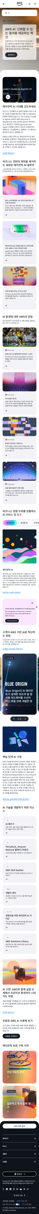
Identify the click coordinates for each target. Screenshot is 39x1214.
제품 (4, 21)
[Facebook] (7, 1189)
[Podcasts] (24, 1189)
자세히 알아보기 (8, 153)
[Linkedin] (10, 1189)
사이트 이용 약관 (21, 1201)
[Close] (32, 603)
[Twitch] (17, 1189)
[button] (7, 13)
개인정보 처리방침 (8, 1201)
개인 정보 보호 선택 (9, 1204)
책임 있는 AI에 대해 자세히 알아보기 (16, 799)
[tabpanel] (19, 561)
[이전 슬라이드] (12, 718)
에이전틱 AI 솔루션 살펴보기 (12, 592)
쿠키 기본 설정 (26, 1204)
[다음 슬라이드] (26, 718)
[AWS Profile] (35, 4)
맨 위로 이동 (18, 1195)
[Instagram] (14, 1189)
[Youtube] (21, 1189)
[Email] (28, 1189)
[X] (3, 1189)
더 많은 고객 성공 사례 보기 (13, 648)
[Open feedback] (37, 607)
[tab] (10, 522)
